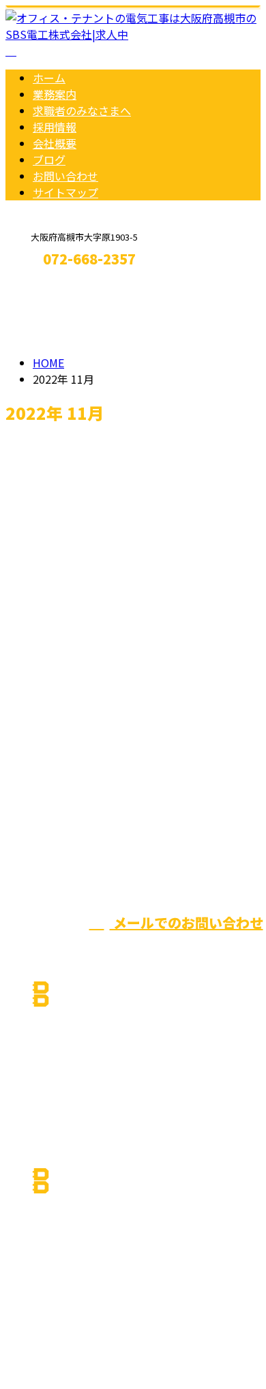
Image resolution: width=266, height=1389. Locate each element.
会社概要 (54, 143)
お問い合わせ (65, 176)
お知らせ (82, 701)
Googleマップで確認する (72, 1261)
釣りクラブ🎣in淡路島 (71, 607)
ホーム (49, 78)
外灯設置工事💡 (52, 477)
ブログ (49, 159)
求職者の (82, 110)
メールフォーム (53, 287)
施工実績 (82, 550)
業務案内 (54, 94)
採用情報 (54, 127)
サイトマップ (65, 192)
